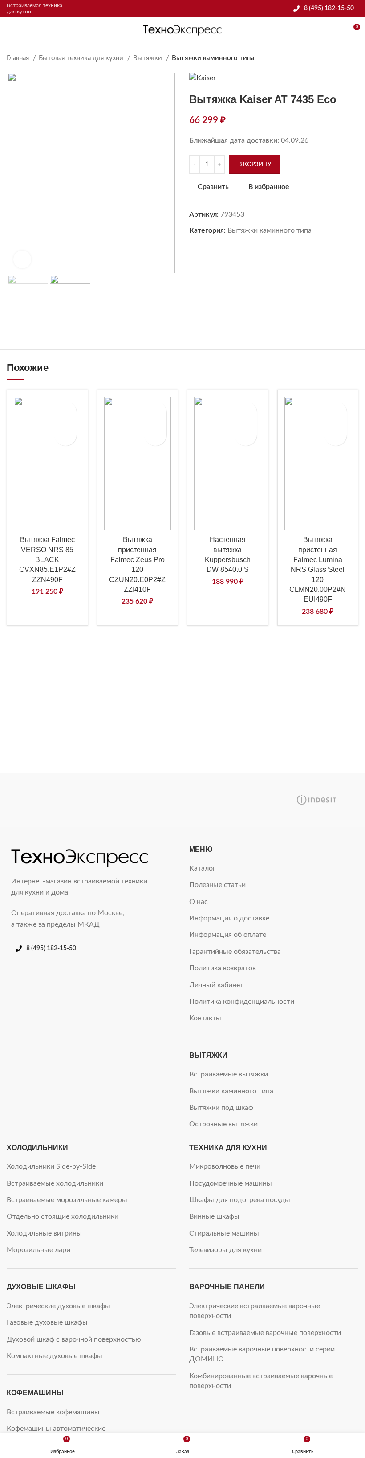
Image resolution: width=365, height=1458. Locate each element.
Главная (19, 58)
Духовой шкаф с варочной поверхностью (74, 1339)
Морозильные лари (38, 1249)
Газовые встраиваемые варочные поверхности (265, 1332)
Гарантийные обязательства (235, 951)
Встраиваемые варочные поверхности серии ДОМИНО (262, 1354)
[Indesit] (316, 800)
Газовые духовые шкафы (47, 1322)
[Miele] (48, 800)
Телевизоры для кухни (225, 1249)
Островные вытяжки (223, 1124)
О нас (198, 901)
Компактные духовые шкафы (54, 1355)
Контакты (205, 1018)
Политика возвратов (222, 968)
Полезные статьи (217, 884)
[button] (65, 434)
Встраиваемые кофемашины (53, 1412)
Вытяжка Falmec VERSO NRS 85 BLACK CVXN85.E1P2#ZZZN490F (47, 559)
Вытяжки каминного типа (213, 58)
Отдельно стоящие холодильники (62, 1216)
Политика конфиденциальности (241, 1001)
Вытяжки (148, 58)
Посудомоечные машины (230, 1183)
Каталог (202, 868)
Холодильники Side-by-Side (51, 1166)
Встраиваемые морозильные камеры (67, 1199)
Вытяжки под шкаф (221, 1107)
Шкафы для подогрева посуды (239, 1199)
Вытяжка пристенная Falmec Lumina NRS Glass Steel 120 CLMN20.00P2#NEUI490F (317, 569)
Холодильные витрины (44, 1233)
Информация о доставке (229, 918)
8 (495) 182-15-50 (329, 8)
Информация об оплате (227, 934)
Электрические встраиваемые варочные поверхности (254, 1310)
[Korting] (227, 800)
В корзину (254, 165)
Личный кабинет (216, 985)
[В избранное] (65, 412)
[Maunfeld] (137, 800)
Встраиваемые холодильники (55, 1183)
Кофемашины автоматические (56, 1428)
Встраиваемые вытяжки (228, 1074)
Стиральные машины (224, 1233)
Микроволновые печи (224, 1166)
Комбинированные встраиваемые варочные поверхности (261, 1380)
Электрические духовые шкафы (58, 1306)
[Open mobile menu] (10, 30)
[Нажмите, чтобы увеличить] (22, 259)
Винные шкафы (214, 1216)
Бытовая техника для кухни (82, 58)
